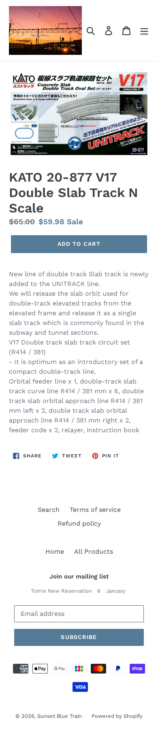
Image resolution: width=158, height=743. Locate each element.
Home (54, 551)
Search (49, 509)
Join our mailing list (79, 576)
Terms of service (95, 509)
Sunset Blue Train (60, 716)
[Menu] (144, 31)
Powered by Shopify (117, 716)
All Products (93, 551)
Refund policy (79, 523)
